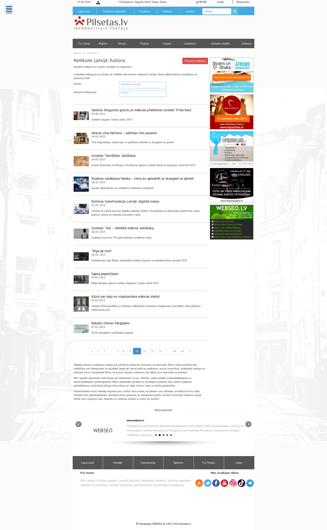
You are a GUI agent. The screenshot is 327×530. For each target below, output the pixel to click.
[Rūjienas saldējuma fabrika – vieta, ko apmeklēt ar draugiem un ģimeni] (81, 184)
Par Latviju (84, 43)
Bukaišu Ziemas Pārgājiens (110, 323)
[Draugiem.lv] (199, 483)
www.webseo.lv (135, 420)
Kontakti (118, 462)
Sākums (78, 53)
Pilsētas (144, 43)
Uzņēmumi (190, 43)
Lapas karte (87, 462)
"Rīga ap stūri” (101, 251)
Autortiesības (148, 462)
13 (160, 351)
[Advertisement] (191, 28)
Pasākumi (144, 11)
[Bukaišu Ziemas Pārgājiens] (81, 328)
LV (197, 2)
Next (248, 424)
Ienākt (220, 2)
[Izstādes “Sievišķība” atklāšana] (81, 161)
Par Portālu (208, 462)
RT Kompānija (143, 523)
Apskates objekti (220, 43)
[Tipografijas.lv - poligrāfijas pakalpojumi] (231, 148)
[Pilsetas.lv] (103, 22)
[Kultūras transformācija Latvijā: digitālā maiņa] (81, 209)
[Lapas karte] (98, 2)
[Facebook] (216, 483)
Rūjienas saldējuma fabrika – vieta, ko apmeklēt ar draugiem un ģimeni (142, 178)
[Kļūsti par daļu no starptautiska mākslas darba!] (81, 304)
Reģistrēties (243, 2)
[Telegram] (250, 483)
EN (204, 2)
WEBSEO (157, 523)
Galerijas (247, 43)
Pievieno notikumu (195, 61)
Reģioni (103, 43)
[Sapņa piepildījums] (81, 279)
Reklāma (178, 462)
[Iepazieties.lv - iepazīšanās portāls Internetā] (231, 111)
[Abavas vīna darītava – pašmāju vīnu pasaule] (81, 138)
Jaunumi (190, 11)
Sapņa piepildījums (104, 274)
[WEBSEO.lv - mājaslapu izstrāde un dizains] (231, 222)
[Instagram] (233, 483)
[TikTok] (241, 483)
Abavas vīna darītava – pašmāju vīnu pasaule (124, 133)
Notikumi (167, 11)
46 (174, 351)
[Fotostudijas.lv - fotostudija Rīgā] (231, 185)
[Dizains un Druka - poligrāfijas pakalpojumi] (231, 75)
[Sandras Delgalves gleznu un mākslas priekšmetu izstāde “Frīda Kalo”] (81, 115)
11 (144, 351)
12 (152, 351)
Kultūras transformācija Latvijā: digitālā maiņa (125, 201)
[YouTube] (224, 483)
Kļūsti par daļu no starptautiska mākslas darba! (125, 296)
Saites (239, 462)
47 (182, 351)
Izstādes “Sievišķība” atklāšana (113, 155)
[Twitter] (207, 483)
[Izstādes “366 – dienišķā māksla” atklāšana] (81, 234)
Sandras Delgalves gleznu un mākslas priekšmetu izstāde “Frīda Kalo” (141, 110)
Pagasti (167, 43)
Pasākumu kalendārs (114, 11)
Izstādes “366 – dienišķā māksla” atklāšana (122, 228)
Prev (79, 424)
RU (201, 2)
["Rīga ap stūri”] (81, 256)
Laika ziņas (84, 11)
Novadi (122, 43)
